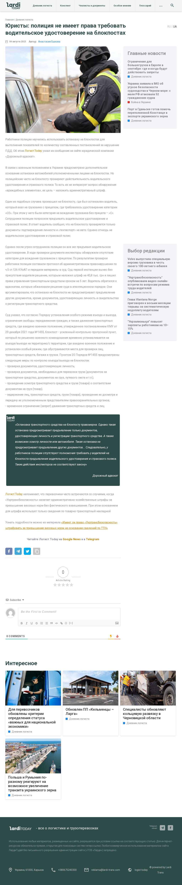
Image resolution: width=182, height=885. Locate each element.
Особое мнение (122, 5)
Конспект (65, 5)
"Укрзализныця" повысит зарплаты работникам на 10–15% (148, 325)
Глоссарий (145, 5)
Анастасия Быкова (49, 41)
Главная (9, 19)
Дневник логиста (42, 5)
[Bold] (21, 623)
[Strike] (36, 623)
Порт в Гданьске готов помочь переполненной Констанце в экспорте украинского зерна (149, 113)
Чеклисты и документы (92, 5)
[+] (71, 623)
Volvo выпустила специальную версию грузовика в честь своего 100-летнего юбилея (149, 262)
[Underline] (31, 623)
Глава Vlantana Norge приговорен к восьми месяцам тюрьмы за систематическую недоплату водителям (149, 305)
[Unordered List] (46, 623)
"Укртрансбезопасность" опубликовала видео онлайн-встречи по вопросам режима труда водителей (148, 283)
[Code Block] (56, 623)
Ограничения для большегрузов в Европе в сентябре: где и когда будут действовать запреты (147, 67)
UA (175, 26)
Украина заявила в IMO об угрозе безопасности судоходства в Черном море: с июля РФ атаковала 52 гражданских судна (149, 91)
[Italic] (26, 623)
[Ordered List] (41, 623)
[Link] (61, 623)
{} (66, 623)
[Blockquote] (51, 623)
